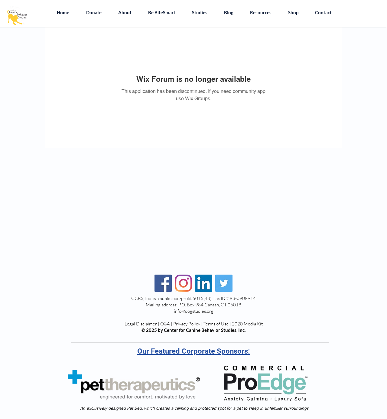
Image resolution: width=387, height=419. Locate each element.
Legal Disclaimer (141, 324)
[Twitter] (224, 283)
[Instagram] (183, 283)
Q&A (165, 324)
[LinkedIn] (203, 283)
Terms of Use (216, 324)
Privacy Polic (185, 324)
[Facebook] (163, 283)
